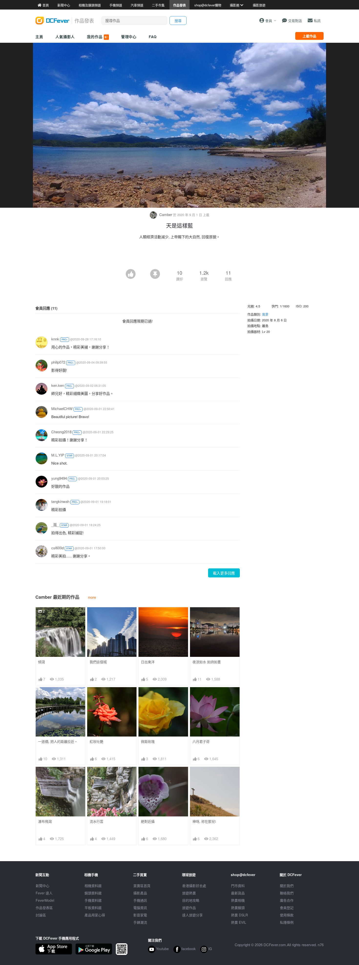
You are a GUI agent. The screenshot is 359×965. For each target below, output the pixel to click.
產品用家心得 (94, 914)
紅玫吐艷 (96, 741)
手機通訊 (140, 900)
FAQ (153, 36)
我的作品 (97, 36)
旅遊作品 (189, 907)
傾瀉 (41, 662)
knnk (55, 338)
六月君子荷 (201, 741)
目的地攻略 (190, 900)
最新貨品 (238, 892)
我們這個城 (98, 662)
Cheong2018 (61, 431)
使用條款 (287, 914)
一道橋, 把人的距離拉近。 (58, 741)
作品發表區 (44, 907)
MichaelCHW (62, 408)
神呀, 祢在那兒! (204, 821)
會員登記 (287, 907)
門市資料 (238, 885)
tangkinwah (60, 501)
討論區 (41, 914)
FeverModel (45, 900)
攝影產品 (140, 892)
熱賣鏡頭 (238, 907)
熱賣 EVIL (238, 922)
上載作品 (309, 35)
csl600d (57, 547)
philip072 (58, 362)
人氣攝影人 (65, 36)
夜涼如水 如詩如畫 (206, 662)
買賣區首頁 (141, 885)
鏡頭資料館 (93, 892)
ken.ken (57, 385)
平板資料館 (93, 907)
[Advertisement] (179, 256)
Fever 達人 (44, 892)
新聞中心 (42, 885)
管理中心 (129, 36)
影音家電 (140, 914)
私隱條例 (287, 922)
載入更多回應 (224, 572)
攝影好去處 (194, 885)
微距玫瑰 (148, 741)
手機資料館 (93, 900)
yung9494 (59, 478)
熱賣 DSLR (239, 914)
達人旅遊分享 (192, 914)
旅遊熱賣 (189, 892)
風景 (265, 314)
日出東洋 (148, 662)
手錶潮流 (140, 922)
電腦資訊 (140, 907)
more (92, 597)
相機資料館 (93, 885)
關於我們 (287, 885)
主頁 (39, 36)
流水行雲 (96, 821)
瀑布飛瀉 (45, 821)
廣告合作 (287, 900)
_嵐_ (55, 524)
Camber (165, 214)
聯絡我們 (287, 892)
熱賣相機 (238, 900)
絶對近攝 (148, 821)
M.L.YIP (57, 454)
